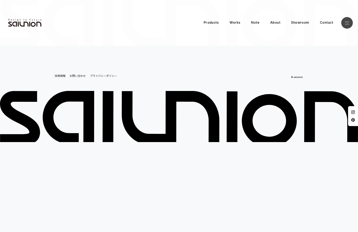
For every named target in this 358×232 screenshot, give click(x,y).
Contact (326, 22)
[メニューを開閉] (347, 23)
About (275, 22)
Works (235, 22)
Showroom (300, 22)
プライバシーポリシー (103, 76)
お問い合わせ (78, 76)
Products (211, 22)
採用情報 (60, 76)
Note (255, 22)
